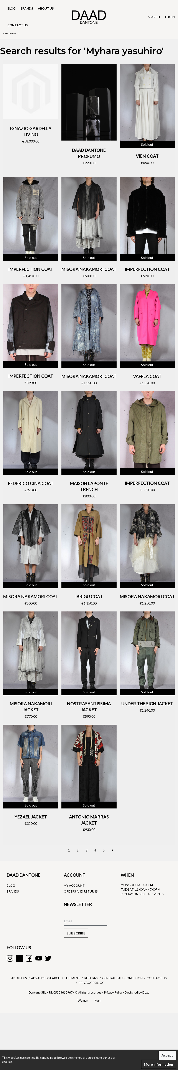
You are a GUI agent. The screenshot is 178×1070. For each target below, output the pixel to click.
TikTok (19, 958)
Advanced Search (45, 978)
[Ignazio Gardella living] (30, 91)
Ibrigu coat (89, 596)
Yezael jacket (31, 816)
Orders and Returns (81, 891)
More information (158, 1064)
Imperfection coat (30, 269)
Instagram (10, 958)
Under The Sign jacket (147, 703)
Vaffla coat (147, 376)
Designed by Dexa (137, 992)
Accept (167, 1055)
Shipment (72, 978)
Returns (91, 978)
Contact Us (157, 978)
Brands (26, 8)
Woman (83, 1000)
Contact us (17, 25)
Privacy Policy (91, 982)
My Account (74, 885)
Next (112, 848)
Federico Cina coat (30, 483)
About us (46, 8)
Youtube (38, 958)
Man (98, 1000)
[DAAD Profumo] (88, 102)
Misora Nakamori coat (88, 269)
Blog (11, 8)
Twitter (48, 958)
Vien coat (147, 156)
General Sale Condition (122, 978)
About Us (19, 978)
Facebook (29, 958)
